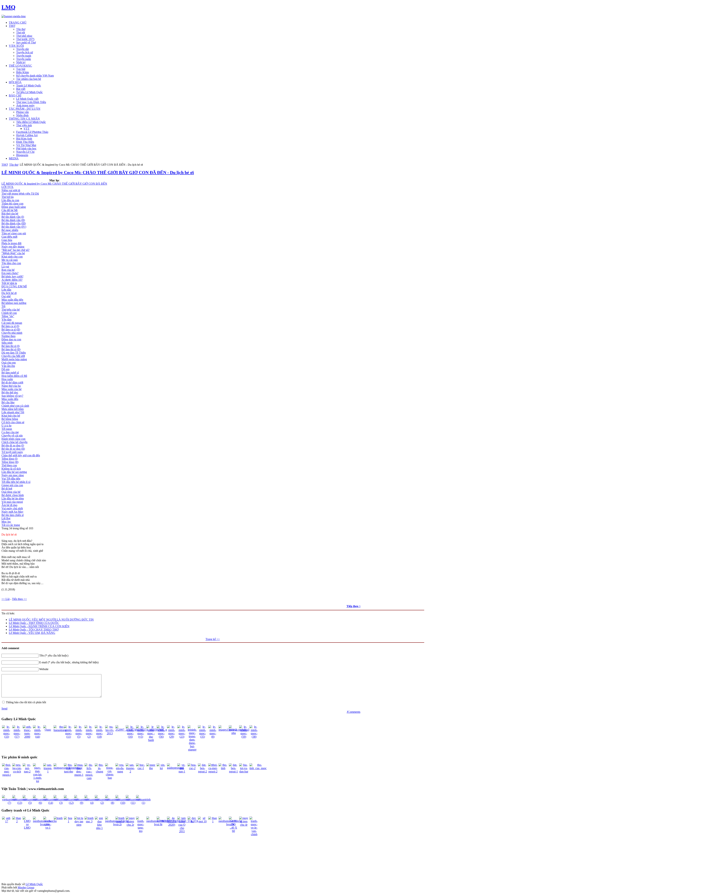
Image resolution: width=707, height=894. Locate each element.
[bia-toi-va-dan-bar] (243, 771)
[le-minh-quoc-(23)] (182, 736)
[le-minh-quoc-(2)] (89, 736)
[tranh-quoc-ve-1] (47, 827)
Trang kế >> (212, 639)
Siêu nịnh (7, 342)
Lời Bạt (5, 518)
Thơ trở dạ (7, 196)
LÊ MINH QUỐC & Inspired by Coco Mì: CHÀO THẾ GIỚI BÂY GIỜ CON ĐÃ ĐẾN (54, 183)
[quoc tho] (151, 768)
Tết (3, 306)
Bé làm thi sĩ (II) (10, 349)
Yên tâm (6, 319)
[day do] (192, 821)
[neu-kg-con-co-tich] (17, 771)
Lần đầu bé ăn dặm (12, 498)
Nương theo (8, 336)
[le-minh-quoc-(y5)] (140, 736)
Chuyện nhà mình (11, 332)
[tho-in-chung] (99, 771)
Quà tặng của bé (10, 491)
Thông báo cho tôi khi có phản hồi (26, 702)
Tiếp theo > (354, 606)
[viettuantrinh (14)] (50, 802)
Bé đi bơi (6, 488)
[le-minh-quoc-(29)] (171, 736)
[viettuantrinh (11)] (133, 802)
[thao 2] (17, 821)
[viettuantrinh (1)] (143, 802)
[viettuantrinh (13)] (19, 802)
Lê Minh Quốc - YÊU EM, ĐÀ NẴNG (32, 632)
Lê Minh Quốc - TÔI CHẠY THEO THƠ (34, 629)
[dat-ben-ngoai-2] (202, 771)
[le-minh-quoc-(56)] (161, 736)
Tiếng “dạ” (7, 316)
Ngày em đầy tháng (12, 246)
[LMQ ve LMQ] (27, 827)
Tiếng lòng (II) (9, 462)
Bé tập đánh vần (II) (13, 220)
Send (4, 708)
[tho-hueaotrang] (60, 730)
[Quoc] (47, 729)
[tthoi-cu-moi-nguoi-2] (212, 771)
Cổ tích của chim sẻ (12, 422)
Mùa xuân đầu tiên (12, 299)
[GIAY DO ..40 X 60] (233, 831)
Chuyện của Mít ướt (13, 356)
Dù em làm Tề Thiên (13, 352)
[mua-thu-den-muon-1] (78, 774)
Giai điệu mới (9, 236)
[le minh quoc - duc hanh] (151, 740)
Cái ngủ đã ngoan (11, 322)
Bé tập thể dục (9, 392)
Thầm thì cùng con (12, 203)
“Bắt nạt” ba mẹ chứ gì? (15, 249)
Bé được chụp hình (12, 495)
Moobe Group (26, 887)
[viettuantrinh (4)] (92, 802)
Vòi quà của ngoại (12, 501)
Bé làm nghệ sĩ (10, 372)
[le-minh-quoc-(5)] (78, 736)
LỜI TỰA (7, 187)
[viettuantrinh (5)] (30, 802)
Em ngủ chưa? (9, 273)
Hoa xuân (7, 379)
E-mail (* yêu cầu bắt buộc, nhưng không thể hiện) (69, 662)
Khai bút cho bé (10, 415)
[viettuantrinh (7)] (9, 802)
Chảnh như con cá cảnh (15, 405)
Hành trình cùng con (13, 438)
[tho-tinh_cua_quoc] (258, 768)
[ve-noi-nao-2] (27, 771)
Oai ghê (6, 296)
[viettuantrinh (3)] (61, 802)
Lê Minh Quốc (34, 884)
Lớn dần (6, 289)
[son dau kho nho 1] (99, 828)
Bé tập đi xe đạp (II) (13, 448)
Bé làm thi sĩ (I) (10, 346)
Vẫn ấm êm (8, 365)
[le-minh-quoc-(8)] (212, 736)
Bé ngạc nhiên (9, 230)
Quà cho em (8, 362)
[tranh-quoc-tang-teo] (140, 831)
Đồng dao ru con (11, 339)
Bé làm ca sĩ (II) (10, 329)
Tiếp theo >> (19, 599)
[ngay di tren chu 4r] (243, 824)
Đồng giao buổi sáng (13, 206)
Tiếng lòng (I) (9, 458)
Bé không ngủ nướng (13, 303)
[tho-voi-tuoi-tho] (68, 771)
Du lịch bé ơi (9, 293)
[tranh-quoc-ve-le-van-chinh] (254, 834)
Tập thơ (13, 164)
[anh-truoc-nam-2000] (27, 736)
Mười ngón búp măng (14, 359)
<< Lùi (5, 599)
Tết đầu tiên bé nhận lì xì (15, 481)
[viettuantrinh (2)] (102, 802)
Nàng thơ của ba (11, 385)
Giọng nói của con (12, 485)
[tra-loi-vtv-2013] (109, 733)
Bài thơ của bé (9, 213)
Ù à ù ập (6, 425)
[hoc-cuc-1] (140, 768)
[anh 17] (6, 821)
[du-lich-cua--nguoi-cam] (89, 778)
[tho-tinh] (223, 768)
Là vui (5, 266)
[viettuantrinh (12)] (71, 802)
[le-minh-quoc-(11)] (68, 736)
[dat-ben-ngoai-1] (233, 771)
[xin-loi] (161, 768)
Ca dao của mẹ (10, 432)
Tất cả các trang (10, 525)
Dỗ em (5, 369)
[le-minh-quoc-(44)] (37, 736)
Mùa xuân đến (9, 399)
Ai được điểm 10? (11, 279)
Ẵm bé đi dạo (9, 505)
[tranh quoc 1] (120, 821)
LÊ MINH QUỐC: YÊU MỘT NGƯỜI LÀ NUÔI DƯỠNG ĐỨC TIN (51, 619)
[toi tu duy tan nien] (78, 824)
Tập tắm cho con (11, 263)
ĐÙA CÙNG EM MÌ (14, 286)
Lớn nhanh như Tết (12, 412)
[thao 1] (212, 821)
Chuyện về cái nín (12, 435)
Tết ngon (6, 428)
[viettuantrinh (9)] (81, 802)
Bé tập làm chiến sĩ (12, 515)
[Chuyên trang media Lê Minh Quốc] (13, 16)
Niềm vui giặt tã (10, 190)
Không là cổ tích (11, 468)
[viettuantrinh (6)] (40, 802)
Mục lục (6, 521)
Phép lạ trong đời (11, 243)
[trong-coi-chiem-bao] (109, 777)
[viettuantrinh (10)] (122, 802)
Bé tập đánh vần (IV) (13, 226)
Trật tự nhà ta (9, 283)
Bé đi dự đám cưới (12, 382)
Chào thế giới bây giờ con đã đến (20, 455)
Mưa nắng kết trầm (12, 409)
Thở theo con (9, 465)
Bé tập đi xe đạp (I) (12, 445)
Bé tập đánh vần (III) (13, 223)
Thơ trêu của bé (10, 309)
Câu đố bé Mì (9, 210)
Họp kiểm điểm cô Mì (14, 375)
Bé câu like (8, 402)
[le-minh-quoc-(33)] (6, 736)
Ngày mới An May (12, 511)
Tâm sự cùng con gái (13, 233)
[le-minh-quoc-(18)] (99, 736)
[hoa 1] (68, 821)
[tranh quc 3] (89, 821)
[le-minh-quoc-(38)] (254, 736)
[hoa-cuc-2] (192, 768)
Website (43, 669)
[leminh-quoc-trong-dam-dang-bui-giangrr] (192, 749)
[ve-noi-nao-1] (182, 771)
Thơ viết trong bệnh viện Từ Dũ (20, 193)
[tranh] (58, 818)
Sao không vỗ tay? (12, 395)
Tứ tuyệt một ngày (12, 452)
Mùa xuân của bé (11, 389)
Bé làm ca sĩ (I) (10, 326)
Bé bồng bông (9, 418)
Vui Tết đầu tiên (10, 478)
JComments (353, 711)
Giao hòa (6, 240)
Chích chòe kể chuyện (14, 442)
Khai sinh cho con (12, 256)
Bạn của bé (8, 269)
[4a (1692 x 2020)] (171, 824)
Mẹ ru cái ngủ (9, 259)
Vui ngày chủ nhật (12, 508)
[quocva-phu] (233, 733)
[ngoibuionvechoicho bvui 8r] (158, 824)
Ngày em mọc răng (12, 475)
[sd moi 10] (202, 821)
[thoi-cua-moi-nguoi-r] (6, 774)
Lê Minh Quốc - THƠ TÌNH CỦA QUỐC (34, 622)
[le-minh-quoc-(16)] (130, 736)
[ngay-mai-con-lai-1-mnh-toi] (37, 781)
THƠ (4, 164)
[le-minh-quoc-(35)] (202, 736)
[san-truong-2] (130, 771)
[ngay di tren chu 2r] (130, 824)
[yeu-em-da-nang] (120, 771)
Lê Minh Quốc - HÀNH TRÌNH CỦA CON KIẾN (39, 626)
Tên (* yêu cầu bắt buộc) (53, 655)
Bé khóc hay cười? (12, 276)
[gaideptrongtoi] (175, 767)
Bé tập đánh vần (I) (12, 216)
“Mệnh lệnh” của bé (13, 253)
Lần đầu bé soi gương (14, 472)
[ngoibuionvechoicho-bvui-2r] (117, 824)
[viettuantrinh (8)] (112, 802)
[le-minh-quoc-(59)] (243, 736)
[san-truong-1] (47, 771)
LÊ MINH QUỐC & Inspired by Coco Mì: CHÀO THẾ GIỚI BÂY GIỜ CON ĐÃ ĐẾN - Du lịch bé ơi (97, 172)
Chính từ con (9, 312)
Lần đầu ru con (10, 200)
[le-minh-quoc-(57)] (17, 736)
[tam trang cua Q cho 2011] (182, 831)
